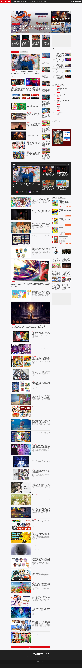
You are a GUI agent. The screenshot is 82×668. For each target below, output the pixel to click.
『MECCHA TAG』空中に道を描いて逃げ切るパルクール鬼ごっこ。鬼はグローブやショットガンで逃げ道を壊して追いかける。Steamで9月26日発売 (41, 584)
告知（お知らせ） (34, 632)
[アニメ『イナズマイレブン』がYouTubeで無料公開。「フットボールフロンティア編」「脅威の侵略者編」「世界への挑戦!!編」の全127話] (48, 183)
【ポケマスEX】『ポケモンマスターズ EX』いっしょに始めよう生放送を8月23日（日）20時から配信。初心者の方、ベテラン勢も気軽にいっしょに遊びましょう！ (41, 634)
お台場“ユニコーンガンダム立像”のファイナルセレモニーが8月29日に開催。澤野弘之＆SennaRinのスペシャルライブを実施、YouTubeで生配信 (60, 77)
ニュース (37, 1)
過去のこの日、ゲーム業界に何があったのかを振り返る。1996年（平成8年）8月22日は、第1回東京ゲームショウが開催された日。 (41, 374)
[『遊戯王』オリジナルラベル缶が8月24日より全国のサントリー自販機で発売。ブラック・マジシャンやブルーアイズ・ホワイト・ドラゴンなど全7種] (68, 65)
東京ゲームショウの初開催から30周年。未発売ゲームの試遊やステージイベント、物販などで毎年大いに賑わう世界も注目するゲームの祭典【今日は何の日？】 (41, 371)
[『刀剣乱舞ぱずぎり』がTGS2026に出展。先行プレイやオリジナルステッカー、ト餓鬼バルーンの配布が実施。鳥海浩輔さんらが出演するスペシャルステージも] (21, 562)
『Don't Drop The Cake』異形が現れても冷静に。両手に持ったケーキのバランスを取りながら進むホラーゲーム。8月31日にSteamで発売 (62, 174)
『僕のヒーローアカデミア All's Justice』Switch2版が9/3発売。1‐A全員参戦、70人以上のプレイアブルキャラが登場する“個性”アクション (41, 572)
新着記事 (24, 52)
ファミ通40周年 (35, 406)
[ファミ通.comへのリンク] (7, 1)
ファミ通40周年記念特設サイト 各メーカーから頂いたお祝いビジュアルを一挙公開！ (41, 408)
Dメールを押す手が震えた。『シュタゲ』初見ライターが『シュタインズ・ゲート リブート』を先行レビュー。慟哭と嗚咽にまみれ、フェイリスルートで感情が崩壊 (46, 75)
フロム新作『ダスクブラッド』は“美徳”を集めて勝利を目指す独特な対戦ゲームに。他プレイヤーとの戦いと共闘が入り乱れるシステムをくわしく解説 (35, 42)
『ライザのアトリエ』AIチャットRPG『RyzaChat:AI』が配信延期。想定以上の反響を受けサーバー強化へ (46, 116)
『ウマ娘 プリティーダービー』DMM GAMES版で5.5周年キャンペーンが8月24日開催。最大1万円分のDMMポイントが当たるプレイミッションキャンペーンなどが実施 (41, 199)
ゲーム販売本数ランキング (57, 84)
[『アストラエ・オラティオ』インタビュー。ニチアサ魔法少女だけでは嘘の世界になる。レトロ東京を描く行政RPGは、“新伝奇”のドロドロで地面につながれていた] (46, 55)
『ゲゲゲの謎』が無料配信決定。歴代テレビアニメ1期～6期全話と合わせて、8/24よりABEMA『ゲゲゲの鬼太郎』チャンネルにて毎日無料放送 (41, 547)
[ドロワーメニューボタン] (1, 1)
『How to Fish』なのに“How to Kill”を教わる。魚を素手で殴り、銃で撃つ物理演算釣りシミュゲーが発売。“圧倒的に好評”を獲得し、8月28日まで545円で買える (41, 396)
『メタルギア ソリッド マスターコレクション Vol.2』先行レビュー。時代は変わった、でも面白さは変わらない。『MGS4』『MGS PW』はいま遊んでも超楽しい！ (66, 257)
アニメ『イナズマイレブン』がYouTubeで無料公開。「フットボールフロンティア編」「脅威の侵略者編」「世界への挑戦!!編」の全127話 (48, 188)
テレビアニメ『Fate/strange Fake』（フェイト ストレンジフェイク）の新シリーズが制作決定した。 (41, 336)
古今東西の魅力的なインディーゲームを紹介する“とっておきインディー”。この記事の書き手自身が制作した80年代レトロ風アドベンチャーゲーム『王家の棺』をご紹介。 (41, 295)
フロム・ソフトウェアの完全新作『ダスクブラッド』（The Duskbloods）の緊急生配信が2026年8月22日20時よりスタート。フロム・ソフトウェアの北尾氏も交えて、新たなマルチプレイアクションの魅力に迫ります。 (41, 512)
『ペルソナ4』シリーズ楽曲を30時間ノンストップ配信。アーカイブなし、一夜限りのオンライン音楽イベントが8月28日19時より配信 (41, 534)
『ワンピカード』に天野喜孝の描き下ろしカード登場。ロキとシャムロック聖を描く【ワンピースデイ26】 (25, 73)
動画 (39, 1)
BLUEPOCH (33, 498)
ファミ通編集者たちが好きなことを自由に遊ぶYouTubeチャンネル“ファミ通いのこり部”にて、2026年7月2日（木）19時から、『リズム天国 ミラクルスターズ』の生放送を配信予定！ (41, 638)
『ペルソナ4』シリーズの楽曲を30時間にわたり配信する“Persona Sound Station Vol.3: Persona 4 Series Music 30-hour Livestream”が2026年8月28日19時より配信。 (41, 537)
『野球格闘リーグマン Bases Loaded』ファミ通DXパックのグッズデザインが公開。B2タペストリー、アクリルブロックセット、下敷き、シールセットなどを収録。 (41, 386)
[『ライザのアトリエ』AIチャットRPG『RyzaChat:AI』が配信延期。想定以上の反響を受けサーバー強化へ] (46, 110)
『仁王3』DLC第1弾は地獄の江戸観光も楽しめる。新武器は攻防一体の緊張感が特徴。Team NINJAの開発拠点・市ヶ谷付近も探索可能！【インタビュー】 (46, 103)
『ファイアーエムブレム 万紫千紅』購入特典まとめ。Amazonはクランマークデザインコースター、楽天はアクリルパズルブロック (66, 286)
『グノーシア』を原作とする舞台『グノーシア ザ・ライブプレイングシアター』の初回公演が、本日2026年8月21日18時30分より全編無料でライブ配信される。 (41, 613)
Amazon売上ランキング (57, 197)
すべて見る (69, 48)
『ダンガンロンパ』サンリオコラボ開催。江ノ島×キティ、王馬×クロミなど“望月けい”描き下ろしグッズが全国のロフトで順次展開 (41, 471)
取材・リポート (29, 141)
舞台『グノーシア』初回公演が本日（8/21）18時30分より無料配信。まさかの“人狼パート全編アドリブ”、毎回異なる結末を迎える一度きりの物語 (41, 609)
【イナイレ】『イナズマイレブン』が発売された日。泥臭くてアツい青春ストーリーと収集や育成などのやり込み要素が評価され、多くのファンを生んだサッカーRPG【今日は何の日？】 (41, 358)
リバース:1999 (35, 494)
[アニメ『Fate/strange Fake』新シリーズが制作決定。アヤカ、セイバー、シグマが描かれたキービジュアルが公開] (21, 336)
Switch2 (15, 1)
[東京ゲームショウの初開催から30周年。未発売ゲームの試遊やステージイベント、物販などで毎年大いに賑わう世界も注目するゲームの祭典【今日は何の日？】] (21, 374)
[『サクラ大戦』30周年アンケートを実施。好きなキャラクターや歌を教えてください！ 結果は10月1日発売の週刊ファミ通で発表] (31, 22)
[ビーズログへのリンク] (44, 661)
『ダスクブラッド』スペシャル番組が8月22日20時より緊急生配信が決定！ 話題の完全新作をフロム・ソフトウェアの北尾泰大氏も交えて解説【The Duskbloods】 (15, 42)
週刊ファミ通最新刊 (57, 130)
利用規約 (40, 656)
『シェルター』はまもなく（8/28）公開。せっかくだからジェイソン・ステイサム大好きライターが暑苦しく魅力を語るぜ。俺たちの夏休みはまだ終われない (33, 89)
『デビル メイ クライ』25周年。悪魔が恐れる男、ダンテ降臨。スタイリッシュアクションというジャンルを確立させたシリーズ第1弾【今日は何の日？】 (33, 124)
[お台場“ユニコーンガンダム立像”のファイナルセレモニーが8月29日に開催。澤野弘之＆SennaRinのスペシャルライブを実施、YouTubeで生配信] (68, 76)
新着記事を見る (31, 647)
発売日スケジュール (28, 1)
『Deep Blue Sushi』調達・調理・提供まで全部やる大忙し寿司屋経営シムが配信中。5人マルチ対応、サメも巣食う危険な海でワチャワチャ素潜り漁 (41, 421)
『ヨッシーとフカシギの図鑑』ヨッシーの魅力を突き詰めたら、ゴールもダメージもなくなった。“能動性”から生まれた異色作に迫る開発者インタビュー (46, 129)
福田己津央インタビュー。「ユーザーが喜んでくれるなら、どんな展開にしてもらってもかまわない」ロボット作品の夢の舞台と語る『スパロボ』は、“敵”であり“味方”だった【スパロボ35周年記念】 (61, 30)
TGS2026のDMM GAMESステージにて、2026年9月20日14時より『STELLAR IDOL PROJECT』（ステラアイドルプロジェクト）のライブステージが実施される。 (41, 349)
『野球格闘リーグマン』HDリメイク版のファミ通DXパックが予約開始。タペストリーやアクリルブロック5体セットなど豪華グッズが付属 (41, 383)
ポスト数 (66, 50)
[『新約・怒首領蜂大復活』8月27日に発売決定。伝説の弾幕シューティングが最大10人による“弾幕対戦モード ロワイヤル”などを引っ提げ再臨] (21, 436)
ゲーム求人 (33, 1)
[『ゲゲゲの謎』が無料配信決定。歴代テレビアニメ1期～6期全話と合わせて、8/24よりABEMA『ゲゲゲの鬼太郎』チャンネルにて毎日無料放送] (21, 549)
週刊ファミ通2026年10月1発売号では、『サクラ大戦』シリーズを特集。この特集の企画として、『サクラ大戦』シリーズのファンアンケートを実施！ (41, 600)
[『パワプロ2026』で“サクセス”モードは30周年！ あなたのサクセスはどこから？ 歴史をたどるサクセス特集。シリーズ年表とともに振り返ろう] (46, 150)
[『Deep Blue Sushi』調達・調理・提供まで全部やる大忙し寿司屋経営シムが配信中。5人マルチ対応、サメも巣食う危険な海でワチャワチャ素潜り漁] (21, 424)
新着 (12, 1)
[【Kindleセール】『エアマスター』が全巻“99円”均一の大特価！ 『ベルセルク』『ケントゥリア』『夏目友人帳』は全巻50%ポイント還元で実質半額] (18, 82)
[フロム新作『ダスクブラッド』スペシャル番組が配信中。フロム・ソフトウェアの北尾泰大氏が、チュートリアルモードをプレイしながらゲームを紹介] (61, 16)
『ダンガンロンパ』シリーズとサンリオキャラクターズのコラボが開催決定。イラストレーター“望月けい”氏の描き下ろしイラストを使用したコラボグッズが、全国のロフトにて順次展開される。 (41, 474)
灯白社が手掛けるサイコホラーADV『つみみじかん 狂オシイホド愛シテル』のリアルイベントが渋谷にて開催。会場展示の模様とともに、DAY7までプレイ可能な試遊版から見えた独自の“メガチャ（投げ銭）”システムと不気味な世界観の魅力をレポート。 (41, 449)
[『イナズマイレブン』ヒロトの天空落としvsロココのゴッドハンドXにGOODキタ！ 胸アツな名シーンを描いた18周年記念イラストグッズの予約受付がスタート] (30, 270)
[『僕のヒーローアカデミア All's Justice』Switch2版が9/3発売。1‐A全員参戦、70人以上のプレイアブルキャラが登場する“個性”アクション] (21, 575)
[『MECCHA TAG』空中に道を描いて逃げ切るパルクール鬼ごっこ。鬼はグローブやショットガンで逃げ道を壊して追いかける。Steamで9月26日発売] (21, 587)
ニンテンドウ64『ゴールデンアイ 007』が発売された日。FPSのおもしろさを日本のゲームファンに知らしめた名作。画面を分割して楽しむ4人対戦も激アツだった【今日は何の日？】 (33, 114)
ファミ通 (33, 410)
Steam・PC (54, 124)
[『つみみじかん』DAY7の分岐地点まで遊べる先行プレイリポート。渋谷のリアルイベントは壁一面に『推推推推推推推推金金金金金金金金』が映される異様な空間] (21, 449)
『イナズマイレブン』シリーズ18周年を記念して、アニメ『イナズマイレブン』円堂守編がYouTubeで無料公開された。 (41, 227)
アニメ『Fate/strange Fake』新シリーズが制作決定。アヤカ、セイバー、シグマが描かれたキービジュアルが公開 (41, 333)
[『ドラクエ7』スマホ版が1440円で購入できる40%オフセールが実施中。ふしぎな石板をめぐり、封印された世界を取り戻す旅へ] (18, 155)
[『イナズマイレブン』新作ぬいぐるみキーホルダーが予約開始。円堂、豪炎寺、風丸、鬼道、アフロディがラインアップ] (21, 252)
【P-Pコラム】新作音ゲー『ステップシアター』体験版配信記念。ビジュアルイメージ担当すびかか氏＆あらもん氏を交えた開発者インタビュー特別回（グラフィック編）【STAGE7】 (41, 521)
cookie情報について (49, 656)
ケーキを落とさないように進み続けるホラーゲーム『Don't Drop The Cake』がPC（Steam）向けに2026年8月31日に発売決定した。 (41, 214)
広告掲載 (54, 656)
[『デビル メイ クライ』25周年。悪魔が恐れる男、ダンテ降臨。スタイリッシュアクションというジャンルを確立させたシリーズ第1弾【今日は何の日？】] (18, 126)
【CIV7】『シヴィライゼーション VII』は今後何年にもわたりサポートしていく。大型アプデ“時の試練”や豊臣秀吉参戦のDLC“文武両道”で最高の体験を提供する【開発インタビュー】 (46, 89)
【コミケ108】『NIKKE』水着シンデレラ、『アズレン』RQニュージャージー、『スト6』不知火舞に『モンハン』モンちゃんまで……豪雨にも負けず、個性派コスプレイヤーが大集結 (33, 143)
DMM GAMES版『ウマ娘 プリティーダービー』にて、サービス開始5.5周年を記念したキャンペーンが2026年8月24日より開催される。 (41, 202)
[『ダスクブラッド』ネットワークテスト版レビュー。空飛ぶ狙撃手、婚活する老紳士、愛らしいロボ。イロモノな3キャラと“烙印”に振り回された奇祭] (66, 265)
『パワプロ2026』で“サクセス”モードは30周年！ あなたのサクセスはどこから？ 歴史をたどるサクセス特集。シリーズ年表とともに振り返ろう (46, 156)
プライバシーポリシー (34, 656)
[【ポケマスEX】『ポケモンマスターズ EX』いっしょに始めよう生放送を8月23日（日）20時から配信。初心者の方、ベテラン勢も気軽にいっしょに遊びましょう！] (21, 637)
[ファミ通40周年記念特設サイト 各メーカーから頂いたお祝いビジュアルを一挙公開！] (21, 411)
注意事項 (44, 656)
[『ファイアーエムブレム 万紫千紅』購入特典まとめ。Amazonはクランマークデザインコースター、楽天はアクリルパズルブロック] (66, 279)
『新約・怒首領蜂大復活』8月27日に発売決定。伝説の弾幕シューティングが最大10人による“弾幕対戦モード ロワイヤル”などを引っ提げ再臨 (41, 433)
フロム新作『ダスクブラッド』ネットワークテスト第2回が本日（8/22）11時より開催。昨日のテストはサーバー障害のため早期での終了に (30, 326)
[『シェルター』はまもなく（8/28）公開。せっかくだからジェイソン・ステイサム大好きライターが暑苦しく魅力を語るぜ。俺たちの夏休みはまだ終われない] (33, 82)
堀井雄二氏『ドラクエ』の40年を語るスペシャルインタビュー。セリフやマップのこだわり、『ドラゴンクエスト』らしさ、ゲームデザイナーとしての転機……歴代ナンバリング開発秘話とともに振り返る (56, 257)
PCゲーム (22, 1)
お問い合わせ (28, 656)
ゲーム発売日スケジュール (57, 120)
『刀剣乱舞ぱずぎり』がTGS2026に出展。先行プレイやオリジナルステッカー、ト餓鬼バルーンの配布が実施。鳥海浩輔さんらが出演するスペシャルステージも (41, 559)
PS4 (65, 123)
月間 (62, 50)
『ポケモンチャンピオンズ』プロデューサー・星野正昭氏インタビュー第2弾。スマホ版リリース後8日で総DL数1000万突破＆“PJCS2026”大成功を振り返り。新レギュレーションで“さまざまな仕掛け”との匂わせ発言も (45, 42)
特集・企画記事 (43, 1)
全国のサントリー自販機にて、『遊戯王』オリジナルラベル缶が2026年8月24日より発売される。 (41, 239)
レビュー (34, 39)
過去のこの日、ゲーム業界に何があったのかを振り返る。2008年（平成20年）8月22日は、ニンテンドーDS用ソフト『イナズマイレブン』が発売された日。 (41, 361)
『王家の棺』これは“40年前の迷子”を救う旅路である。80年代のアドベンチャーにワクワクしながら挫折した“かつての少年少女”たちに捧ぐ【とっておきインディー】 (62, 188)
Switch (18, 1)
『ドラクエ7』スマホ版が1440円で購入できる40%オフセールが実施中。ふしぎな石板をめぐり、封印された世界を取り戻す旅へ (33, 153)
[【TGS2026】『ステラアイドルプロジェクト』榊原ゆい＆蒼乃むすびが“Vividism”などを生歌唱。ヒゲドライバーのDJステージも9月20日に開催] (21, 348)
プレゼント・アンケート (16, 23)
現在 (53, 50)
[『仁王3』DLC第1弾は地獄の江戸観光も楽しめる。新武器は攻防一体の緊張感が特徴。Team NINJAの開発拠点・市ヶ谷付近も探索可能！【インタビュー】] (46, 97)
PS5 (20, 1)
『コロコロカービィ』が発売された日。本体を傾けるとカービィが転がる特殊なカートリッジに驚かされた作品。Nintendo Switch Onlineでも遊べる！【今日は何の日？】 (32, 105)
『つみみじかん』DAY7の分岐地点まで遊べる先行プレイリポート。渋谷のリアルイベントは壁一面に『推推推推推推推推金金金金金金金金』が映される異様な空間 (41, 446)
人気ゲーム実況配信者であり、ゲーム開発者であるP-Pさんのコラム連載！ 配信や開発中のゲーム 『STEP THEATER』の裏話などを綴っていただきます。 (41, 525)
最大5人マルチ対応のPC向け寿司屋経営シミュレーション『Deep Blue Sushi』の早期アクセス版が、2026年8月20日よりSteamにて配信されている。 (41, 424)
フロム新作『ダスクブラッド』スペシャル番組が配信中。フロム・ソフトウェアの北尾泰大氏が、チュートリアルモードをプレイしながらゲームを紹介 (61, 19)
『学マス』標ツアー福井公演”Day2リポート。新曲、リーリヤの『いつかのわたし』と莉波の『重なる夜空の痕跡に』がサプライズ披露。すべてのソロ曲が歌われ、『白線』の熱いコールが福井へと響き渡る (41, 459)
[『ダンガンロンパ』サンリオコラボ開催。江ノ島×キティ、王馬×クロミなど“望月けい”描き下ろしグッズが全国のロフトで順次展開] (21, 474)
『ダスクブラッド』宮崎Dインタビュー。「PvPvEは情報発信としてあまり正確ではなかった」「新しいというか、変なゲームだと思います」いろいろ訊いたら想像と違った (25, 42)
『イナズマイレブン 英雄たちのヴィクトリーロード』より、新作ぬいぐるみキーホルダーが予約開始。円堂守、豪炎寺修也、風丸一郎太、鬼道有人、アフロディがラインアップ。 (41, 252)
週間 (59, 50)
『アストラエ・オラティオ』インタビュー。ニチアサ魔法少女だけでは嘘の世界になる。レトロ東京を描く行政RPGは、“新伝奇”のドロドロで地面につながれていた (46, 61)
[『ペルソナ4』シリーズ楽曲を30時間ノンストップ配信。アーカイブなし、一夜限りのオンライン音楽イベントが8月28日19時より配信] (21, 537)
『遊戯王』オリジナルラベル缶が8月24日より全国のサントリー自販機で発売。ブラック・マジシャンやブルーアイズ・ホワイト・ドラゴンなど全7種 (60, 66)
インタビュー (54, 28)
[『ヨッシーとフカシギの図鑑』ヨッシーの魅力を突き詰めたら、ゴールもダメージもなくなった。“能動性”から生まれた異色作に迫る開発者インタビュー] (46, 122)
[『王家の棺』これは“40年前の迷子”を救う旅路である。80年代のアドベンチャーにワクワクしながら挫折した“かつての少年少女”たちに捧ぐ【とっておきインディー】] (62, 183)
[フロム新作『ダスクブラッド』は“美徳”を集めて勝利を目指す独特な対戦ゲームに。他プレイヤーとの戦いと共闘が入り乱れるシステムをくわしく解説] (36, 37)
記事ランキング (55, 48)
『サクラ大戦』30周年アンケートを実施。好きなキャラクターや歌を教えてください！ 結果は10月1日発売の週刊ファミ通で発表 (30, 28)
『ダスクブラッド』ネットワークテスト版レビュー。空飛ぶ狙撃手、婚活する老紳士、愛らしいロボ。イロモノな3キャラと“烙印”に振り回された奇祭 (66, 271)
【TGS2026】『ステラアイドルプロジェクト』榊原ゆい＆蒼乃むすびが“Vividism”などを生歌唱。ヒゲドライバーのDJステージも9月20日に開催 (41, 346)
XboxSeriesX (59, 124)
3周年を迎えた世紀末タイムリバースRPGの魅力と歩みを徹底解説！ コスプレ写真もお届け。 (41, 496)
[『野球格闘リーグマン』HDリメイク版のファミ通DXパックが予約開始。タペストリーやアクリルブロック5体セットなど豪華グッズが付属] (21, 386)
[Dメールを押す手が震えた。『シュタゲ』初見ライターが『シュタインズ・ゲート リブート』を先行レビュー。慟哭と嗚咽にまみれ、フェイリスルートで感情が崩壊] (46, 69)
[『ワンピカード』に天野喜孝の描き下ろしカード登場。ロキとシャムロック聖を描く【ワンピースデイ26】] (25, 62)
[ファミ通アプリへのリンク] (38, 661)
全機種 (53, 123)
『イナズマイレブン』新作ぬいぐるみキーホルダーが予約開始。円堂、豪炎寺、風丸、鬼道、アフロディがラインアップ (41, 249)
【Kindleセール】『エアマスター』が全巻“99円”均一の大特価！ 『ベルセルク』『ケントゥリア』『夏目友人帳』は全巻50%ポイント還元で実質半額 (18, 89)
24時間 (56, 50)
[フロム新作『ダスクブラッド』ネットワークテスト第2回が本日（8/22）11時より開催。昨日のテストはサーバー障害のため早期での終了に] (30, 313)
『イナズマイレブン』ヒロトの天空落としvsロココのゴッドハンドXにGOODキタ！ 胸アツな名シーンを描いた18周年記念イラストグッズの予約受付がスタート (30, 284)
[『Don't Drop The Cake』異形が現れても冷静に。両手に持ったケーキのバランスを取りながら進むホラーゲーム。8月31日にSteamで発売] (62, 169)
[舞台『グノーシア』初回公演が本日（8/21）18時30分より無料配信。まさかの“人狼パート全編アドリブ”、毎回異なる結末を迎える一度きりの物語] (21, 612)
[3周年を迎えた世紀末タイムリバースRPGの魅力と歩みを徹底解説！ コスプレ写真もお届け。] (21, 499)
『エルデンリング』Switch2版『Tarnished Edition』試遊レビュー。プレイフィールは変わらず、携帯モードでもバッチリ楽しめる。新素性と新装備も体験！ (46, 143)
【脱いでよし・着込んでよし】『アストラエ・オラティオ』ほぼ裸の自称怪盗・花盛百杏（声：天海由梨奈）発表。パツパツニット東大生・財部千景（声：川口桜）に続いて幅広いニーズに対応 (41, 484)
